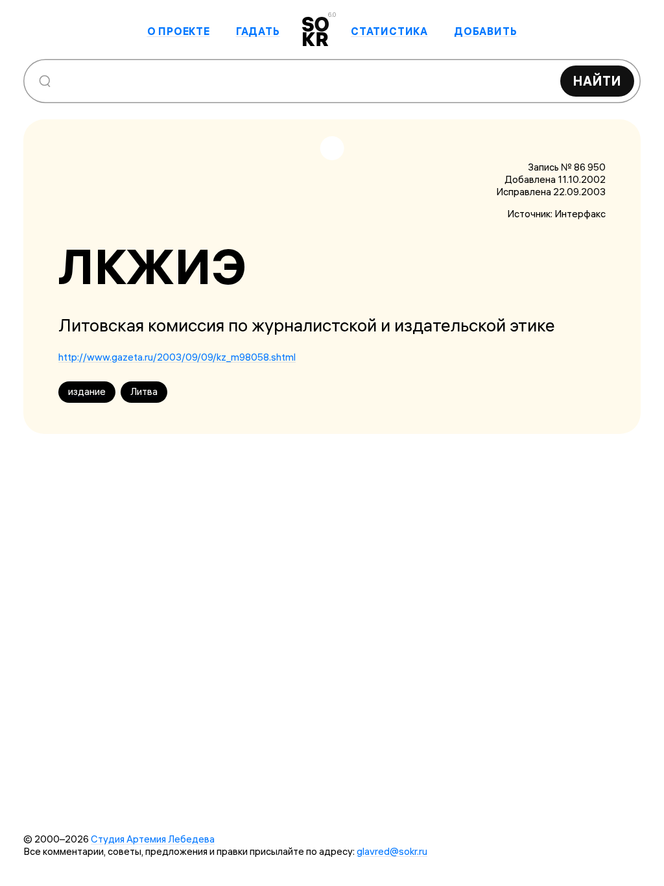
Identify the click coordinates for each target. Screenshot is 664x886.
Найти (597, 81)
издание (87, 391)
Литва (144, 391)
